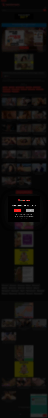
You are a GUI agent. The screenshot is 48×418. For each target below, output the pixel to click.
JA (17, 210)
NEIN (30, 210)
